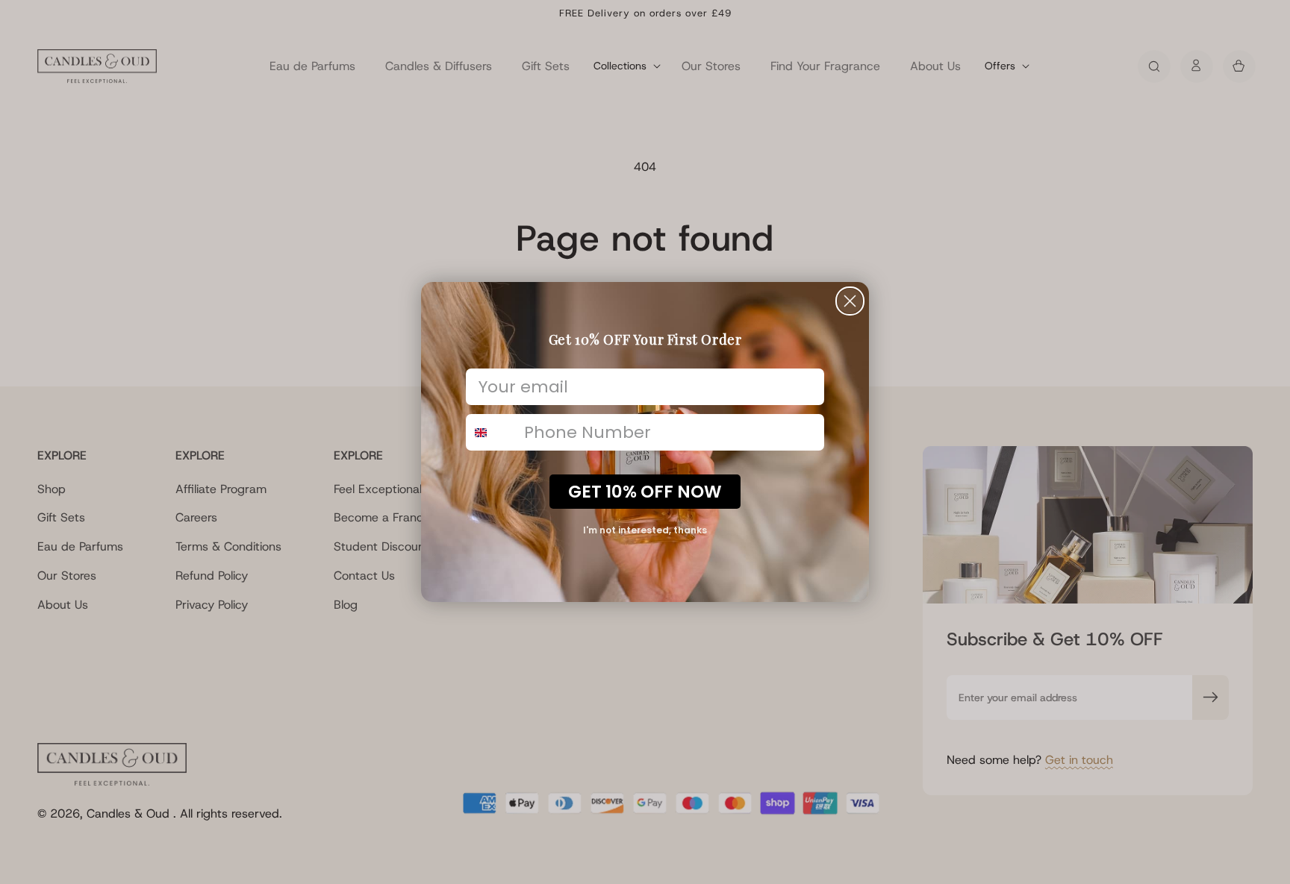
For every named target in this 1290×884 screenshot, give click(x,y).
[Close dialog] (850, 301)
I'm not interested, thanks (645, 530)
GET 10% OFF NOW (645, 492)
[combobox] (492, 432)
